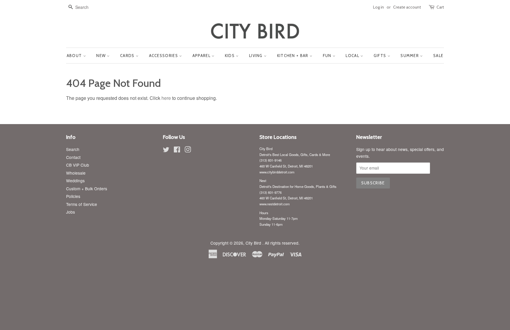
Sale (438, 55)
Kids (230, 55)
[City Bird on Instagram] (187, 150)
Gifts (381, 55)
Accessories (164, 55)
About (75, 55)
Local (353, 55)
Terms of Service (81, 204)
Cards (128, 55)
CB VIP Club (77, 165)
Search (72, 149)
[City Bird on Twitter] (166, 150)
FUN (328, 55)
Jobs (70, 212)
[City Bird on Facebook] (177, 150)
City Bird (254, 243)
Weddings (75, 180)
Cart (440, 7)
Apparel (202, 55)
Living (256, 55)
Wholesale (76, 173)
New (101, 55)
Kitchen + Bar (293, 55)
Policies (73, 196)
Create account (407, 7)
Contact (73, 157)
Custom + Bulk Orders (86, 188)
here (166, 98)
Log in (378, 7)
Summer (410, 55)
